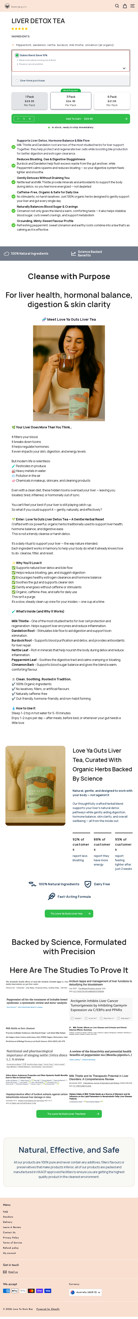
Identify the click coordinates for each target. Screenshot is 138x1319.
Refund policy (11, 1248)
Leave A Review (12, 1227)
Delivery (7, 1222)
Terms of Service (12, 1242)
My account (9, 1253)
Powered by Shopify (48, 1309)
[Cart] (125, 5)
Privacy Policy (11, 1237)
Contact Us (9, 1232)
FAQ (5, 1211)
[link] (69, 914)
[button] (20, 28)
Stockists (8, 1217)
